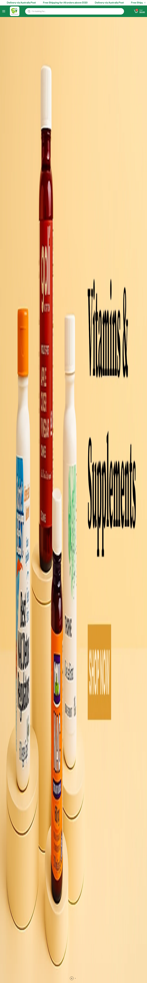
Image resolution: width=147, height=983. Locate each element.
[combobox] (74, 11)
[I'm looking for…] (29, 11)
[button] (72, 978)
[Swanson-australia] (14, 11)
